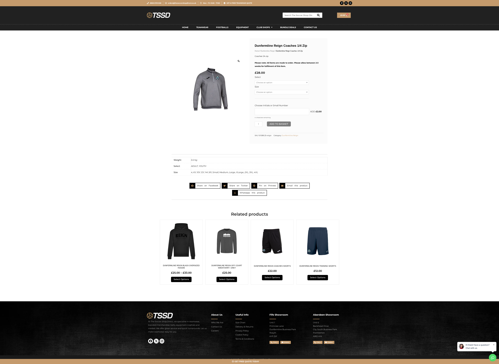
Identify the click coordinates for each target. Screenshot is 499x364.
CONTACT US (310, 27)
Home (185, 27)
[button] (205, 186)
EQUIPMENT (242, 27)
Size (257, 87)
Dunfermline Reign (267, 51)
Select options (181, 279)
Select (258, 77)
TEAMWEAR (202, 27)
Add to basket (279, 124)
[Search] (318, 15)
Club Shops (263, 27)
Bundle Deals (288, 27)
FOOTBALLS (222, 27)
